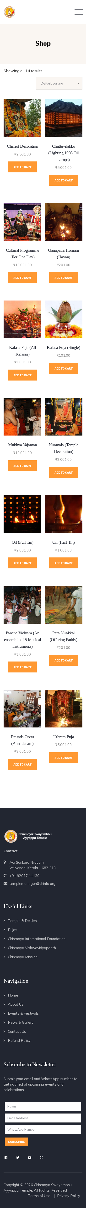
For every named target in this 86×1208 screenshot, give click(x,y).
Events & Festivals (23, 1013)
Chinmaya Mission (23, 957)
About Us (15, 1004)
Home (13, 995)
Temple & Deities (22, 920)
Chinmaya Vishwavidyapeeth (32, 948)
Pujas (12, 929)
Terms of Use (39, 1195)
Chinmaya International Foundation (36, 939)
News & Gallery (20, 1022)
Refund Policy (19, 1040)
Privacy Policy (68, 1195)
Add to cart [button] (22, 167)
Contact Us (17, 1031)
